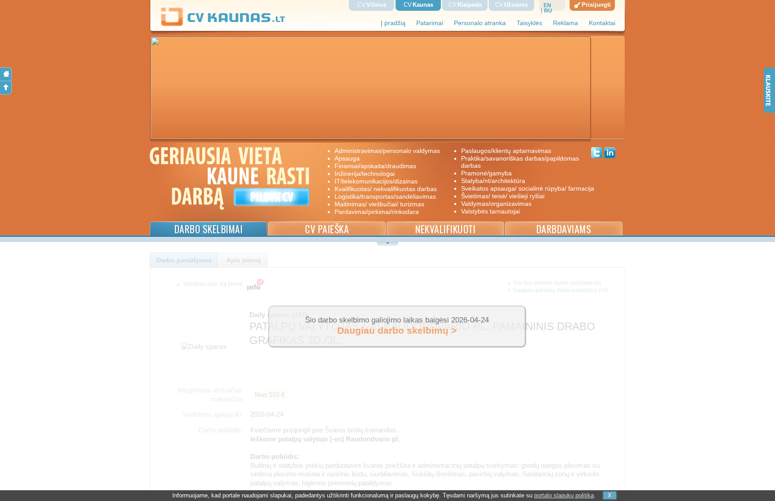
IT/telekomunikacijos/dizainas (376, 181)
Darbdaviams (564, 228)
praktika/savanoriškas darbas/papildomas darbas (520, 162)
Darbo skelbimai (208, 228)
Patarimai (429, 23)
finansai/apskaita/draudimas (375, 166)
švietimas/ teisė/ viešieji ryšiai (502, 196)
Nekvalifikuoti (445, 228)
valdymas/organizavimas (496, 203)
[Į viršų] (6, 88)
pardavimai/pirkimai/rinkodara (377, 211)
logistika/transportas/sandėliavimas (385, 196)
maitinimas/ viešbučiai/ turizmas (379, 204)
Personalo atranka (480, 23)
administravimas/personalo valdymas (387, 150)
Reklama (565, 23)
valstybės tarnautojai (490, 211)
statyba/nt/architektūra (493, 180)
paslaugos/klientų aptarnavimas (506, 150)
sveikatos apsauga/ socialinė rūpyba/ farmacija (521, 188)
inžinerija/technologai (365, 173)
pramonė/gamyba (486, 173)
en (547, 5)
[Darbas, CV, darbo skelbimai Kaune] (223, 24)
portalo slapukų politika (564, 495)
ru (548, 10)
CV (371, 4)
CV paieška (327, 228)
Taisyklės (529, 23)
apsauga (347, 158)
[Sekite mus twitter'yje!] (596, 154)
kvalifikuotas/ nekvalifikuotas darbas (386, 188)
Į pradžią (393, 23)
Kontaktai (602, 23)
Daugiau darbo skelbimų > (397, 330)
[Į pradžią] (6, 74)
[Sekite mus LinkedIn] (609, 154)
